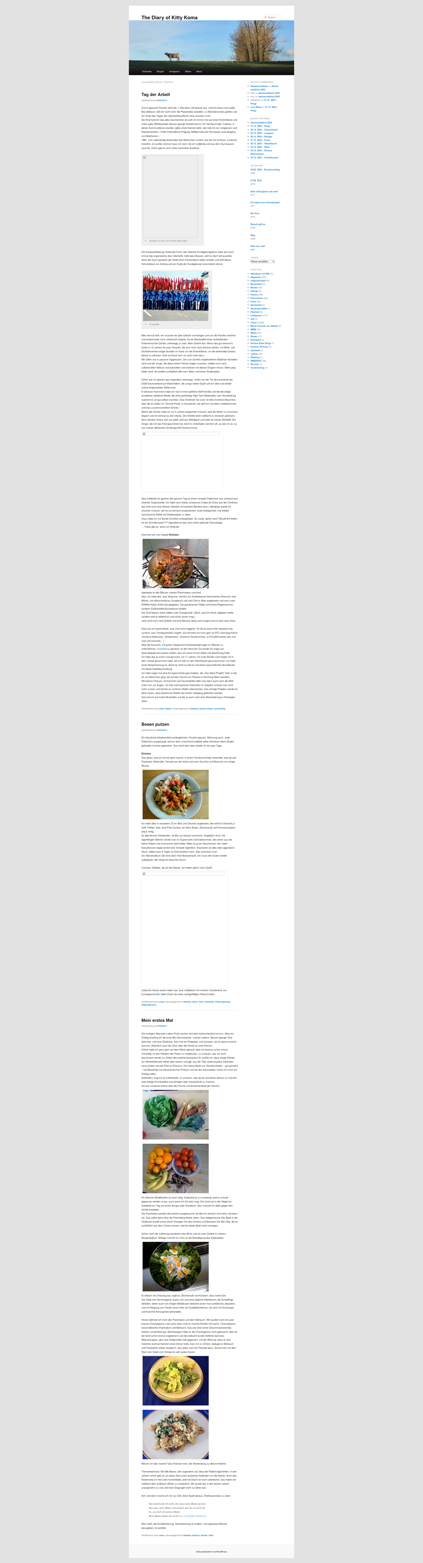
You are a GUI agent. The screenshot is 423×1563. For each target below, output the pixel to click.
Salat (211, 1535)
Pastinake (209, 1001)
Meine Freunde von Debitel (264, 325)
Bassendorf (256, 284)
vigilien (254, 353)
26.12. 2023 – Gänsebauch (263, 143)
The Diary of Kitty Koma (169, 17)
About (199, 71)
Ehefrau (196, 1535)
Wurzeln (254, 364)
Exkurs (254, 294)
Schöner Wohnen (259, 346)
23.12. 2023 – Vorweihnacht (264, 157)
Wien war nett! (257, 246)
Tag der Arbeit (155, 94)
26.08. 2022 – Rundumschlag (265, 169)
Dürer (195, 1001)
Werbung (255, 357)
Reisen (253, 336)
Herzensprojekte (258, 308)
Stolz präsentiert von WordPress (211, 1551)
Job (252, 318)
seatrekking (219, 708)
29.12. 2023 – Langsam (262, 133)
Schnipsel (255, 339)
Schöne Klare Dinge (260, 343)
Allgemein (255, 277)
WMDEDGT (256, 360)
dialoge (254, 290)
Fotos (253, 301)
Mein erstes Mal (157, 1020)
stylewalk (255, 350)
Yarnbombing (257, 367)
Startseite (147, 71)
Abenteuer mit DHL (260, 273)
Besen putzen (155, 724)
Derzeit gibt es (257, 224)
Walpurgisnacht (148, 1004)
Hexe (201, 1001)
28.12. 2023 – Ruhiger (261, 136)
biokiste (194, 708)
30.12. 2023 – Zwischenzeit (264, 129)
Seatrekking (163, 648)
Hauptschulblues (259, 86)
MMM (253, 329)
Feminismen (256, 298)
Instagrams (174, 71)
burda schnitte (206, 708)
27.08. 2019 (256, 180)
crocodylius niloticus (194, 1515)
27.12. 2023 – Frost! (260, 140)
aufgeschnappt (258, 280)
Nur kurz (254, 213)
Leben (161, 708)
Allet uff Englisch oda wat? (264, 191)
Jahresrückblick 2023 (269, 93)
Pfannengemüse (223, 1001)
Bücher (254, 287)
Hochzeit (254, 311)
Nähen (188, 71)
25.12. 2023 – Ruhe (259, 146)
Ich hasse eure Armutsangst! (265, 202)
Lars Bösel (255, 107)
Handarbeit (256, 304)
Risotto (204, 1535)
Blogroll (160, 71)
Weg (252, 235)
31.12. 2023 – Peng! (260, 126)
